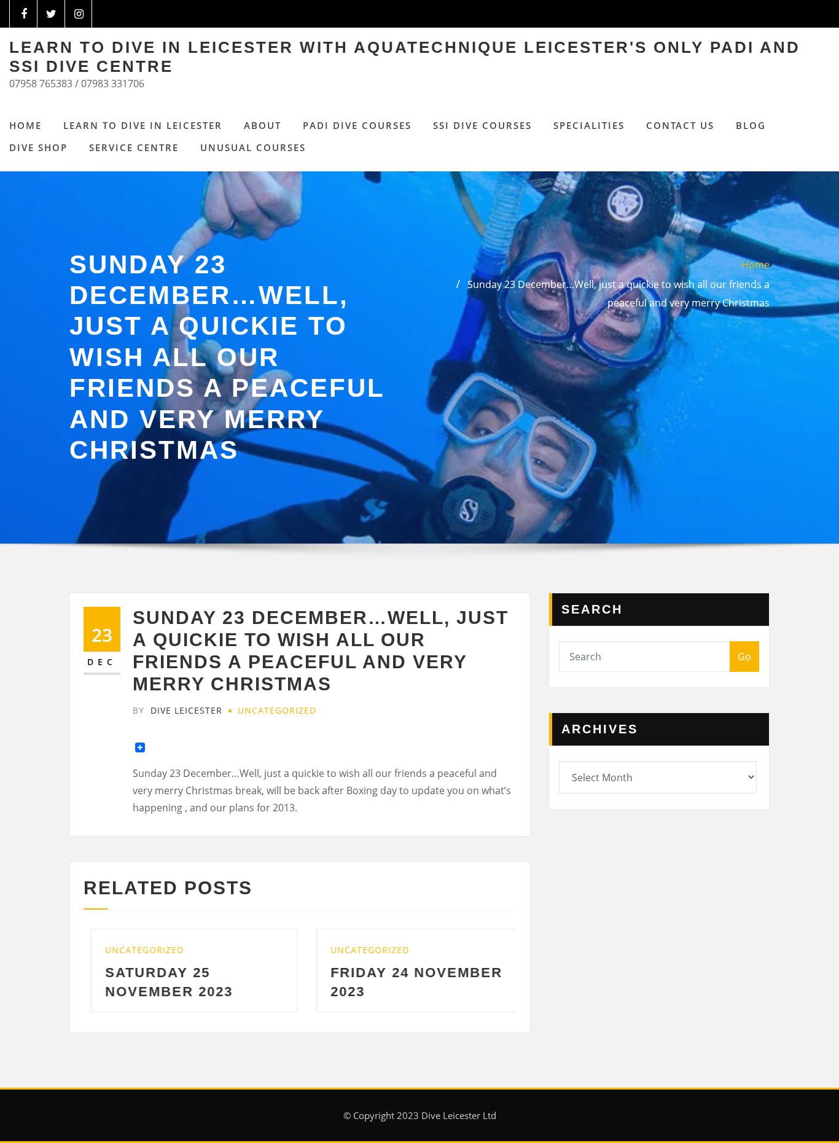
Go (744, 656)
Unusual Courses (253, 147)
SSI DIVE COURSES (482, 125)
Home (25, 125)
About (262, 125)
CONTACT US (680, 125)
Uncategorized (277, 710)
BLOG (751, 125)
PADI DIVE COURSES (357, 125)
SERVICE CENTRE (134, 147)
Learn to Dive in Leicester (142, 125)
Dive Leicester (177, 710)
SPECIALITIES (589, 125)
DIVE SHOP (38, 147)
